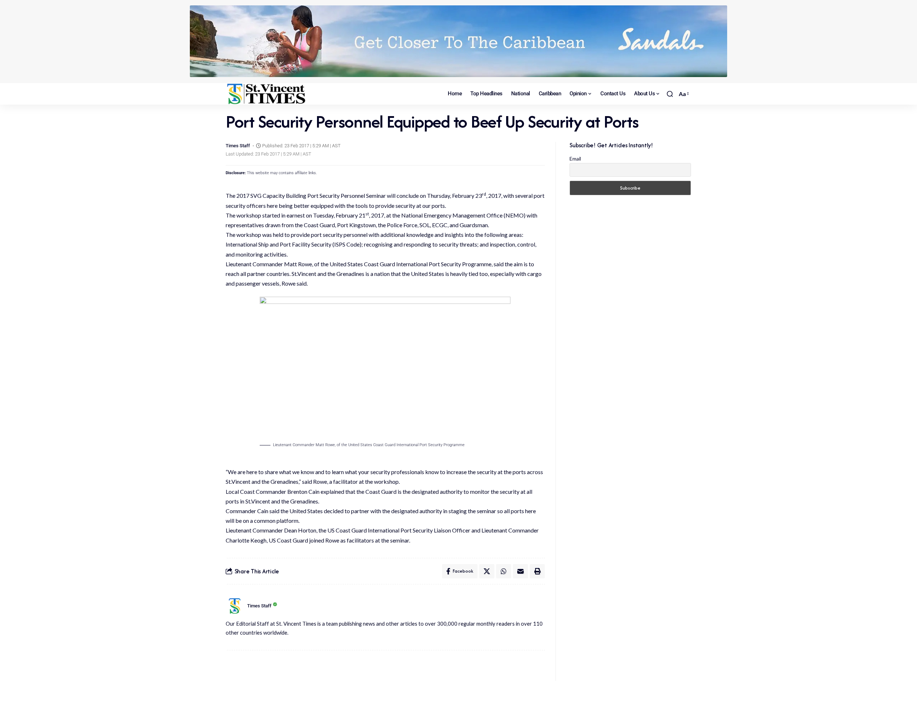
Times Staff (238, 145)
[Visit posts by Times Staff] (235, 606)
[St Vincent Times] (267, 94)
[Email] (520, 571)
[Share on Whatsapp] (503, 571)
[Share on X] (486, 571)
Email (575, 159)
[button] (669, 93)
